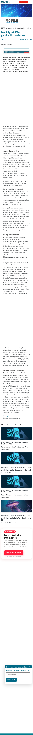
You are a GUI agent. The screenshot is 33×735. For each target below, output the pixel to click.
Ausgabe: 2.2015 (26, 39)
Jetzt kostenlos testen (13, 553)
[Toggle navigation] (7, 2)
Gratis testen (24, 2)
